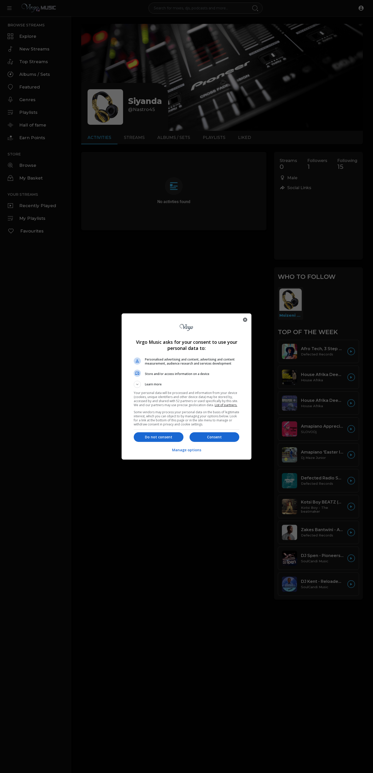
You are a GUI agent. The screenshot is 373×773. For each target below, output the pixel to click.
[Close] (245, 320)
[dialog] (186, 386)
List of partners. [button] (226, 405)
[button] (186, 384)
